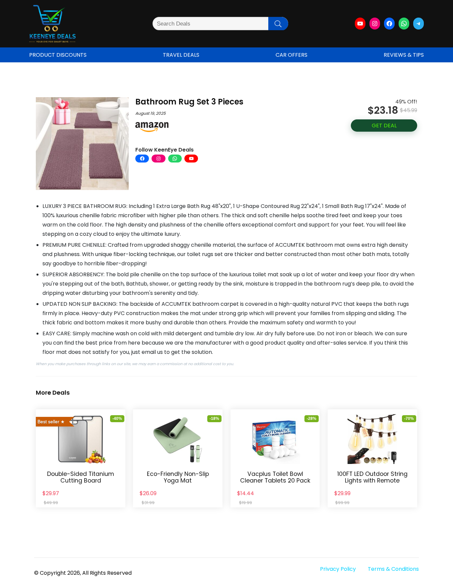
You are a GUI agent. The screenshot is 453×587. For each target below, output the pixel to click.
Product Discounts (58, 55)
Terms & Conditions (393, 569)
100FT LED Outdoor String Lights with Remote (372, 477)
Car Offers (291, 55)
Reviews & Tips (404, 55)
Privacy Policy (338, 569)
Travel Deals (181, 55)
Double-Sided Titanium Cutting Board (80, 477)
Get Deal (384, 125)
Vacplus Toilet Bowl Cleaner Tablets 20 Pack (275, 477)
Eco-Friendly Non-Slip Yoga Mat (178, 477)
